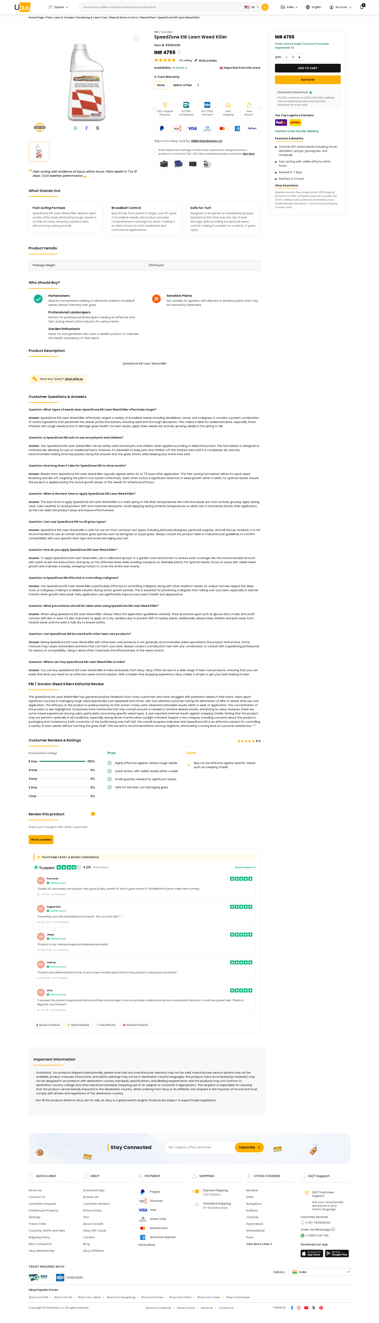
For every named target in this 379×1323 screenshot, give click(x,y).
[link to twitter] (97, 128)
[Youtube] (307, 1308)
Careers (89, 1237)
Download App (94, 1190)
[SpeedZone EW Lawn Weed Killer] (86, 82)
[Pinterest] (321, 1308)
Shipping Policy (39, 1237)
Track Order (37, 1224)
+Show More (146, 1245)
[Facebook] (292, 1308)
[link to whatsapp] (75, 128)
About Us (35, 1190)
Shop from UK (63, 1297)
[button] (288, 7)
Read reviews (244, 867)
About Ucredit (93, 1224)
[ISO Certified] (67, 1277)
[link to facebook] (86, 128)
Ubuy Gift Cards (94, 1231)
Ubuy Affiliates (93, 1251)
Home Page (36, 17)
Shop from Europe (238, 1297)
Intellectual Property (43, 1210)
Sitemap (34, 1217)
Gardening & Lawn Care (91, 17)
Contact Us (37, 1197)
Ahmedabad (255, 1231)
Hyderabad (254, 1224)
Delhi (249, 1197)
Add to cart (307, 68)
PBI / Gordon (163, 32)
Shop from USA (38, 1297)
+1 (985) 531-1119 (316, 1235)
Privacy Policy (186, 1308)
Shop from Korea (152, 1297)
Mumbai (252, 1190)
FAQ (86, 1217)
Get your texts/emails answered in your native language (327, 1205)
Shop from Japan (89, 1297)
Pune (249, 1237)
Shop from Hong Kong (121, 1297)
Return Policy (92, 1210)
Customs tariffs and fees (47, 1231)
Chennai (252, 1217)
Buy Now (249, 154)
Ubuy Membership (41, 1251)
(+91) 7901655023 (317, 1223)
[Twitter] (314, 1308)
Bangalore (254, 1204)
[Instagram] (299, 1308)
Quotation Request (42, 1204)
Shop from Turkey (208, 1297)
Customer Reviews (96, 1204)
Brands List (91, 1197)
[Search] (265, 7)
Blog (86, 1244)
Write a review (41, 840)
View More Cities (258, 1244)
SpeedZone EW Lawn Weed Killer (179, 17)
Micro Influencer (40, 1244)
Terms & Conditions (158, 1308)
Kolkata (252, 1210)
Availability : (163, 68)
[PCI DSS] (38, 1277)
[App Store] (312, 1255)
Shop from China (180, 1297)
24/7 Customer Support (323, 1194)
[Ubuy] (23, 7)
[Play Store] (337, 1255)
